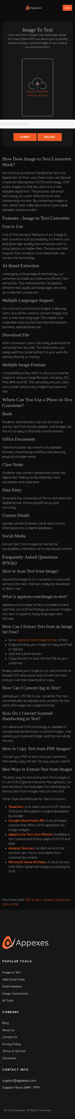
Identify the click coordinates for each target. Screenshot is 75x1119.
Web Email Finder (13, 979)
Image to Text (11, 972)
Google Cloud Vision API (26, 820)
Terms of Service (13, 1051)
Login (67, 8)
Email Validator (12, 986)
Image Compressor (57, 900)
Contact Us (9, 1037)
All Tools (7, 1000)
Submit (25, 137)
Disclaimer (9, 1058)
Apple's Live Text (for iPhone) (30, 834)
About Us (8, 1030)
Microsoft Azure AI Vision (27, 862)
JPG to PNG (10, 904)
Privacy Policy (11, 1044)
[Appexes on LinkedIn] (63, 1110)
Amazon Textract (21, 848)
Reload (49, 137)
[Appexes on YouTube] (56, 1110)
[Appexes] (26, 942)
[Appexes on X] (70, 1110)
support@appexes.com (19, 1080)
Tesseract (15, 807)
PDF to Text (33, 900)
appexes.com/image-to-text (37, 640)
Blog (5, 1023)
